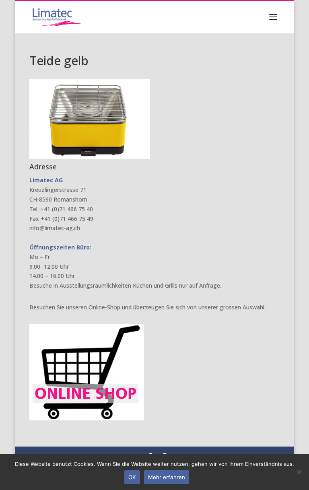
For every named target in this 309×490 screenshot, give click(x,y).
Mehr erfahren (166, 477)
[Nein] (299, 472)
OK (132, 477)
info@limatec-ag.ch (54, 228)
